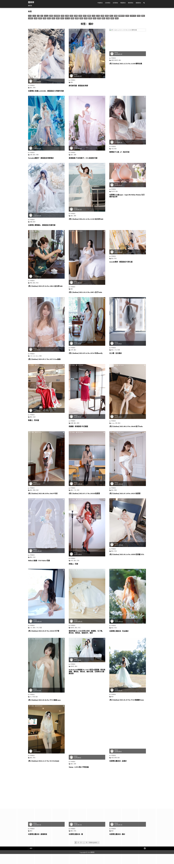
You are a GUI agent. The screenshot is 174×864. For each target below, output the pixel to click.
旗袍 (78, 423)
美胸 (72, 18)
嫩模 (89, 16)
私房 (62, 18)
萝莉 (99, 18)
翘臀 (90, 18)
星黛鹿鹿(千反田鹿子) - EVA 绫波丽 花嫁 (83, 158)
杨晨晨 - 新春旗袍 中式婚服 (78, 426)
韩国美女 (123, 3)
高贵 (75, 764)
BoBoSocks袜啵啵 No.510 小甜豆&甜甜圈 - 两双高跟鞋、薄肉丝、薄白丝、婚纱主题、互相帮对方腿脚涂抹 (87, 672)
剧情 (115, 757)
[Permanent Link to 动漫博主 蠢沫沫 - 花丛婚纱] (127, 596)
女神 (76, 16)
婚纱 (31, 87)
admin (35, 80)
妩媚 (112, 60)
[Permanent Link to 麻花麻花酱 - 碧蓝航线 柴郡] (87, 53)
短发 (53, 18)
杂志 (138, 16)
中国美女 (100, 3)
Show (37, 356)
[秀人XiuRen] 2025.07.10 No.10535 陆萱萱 (124, 494)
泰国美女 (138, 3)
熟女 (49, 18)
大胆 (67, 16)
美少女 (67, 18)
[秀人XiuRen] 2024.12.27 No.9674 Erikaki (43, 761)
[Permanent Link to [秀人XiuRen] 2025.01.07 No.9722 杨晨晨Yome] (127, 665)
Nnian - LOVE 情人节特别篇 (79, 767)
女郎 (80, 16)
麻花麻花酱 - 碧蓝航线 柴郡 (78, 86)
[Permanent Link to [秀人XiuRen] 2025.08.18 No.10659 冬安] (46, 458)
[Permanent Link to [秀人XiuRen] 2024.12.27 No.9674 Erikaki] (46, 729)
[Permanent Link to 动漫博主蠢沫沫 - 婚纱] (127, 799)
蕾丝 (103, 18)
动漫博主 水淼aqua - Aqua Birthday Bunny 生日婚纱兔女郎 (127, 196)
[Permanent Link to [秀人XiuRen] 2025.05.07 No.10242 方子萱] (46, 596)
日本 (127, 16)
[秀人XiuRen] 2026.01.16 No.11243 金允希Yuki (86, 219)
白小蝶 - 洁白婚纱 (115, 353)
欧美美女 (130, 3)
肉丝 (94, 18)
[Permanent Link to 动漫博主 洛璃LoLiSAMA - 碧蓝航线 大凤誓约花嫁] (46, 56)
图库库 (31, 2)
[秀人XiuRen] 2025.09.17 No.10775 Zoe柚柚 (44, 359)
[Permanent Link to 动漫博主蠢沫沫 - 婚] (87, 799)
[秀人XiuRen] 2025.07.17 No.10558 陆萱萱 (84, 494)
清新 (40, 18)
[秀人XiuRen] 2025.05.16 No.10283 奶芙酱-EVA (126, 554)
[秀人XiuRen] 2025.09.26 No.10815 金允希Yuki (45, 286)
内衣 (62, 16)
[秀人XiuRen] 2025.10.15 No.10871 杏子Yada (85, 292)
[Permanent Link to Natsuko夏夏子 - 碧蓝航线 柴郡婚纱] (46, 123)
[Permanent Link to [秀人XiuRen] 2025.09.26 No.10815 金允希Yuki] (46, 254)
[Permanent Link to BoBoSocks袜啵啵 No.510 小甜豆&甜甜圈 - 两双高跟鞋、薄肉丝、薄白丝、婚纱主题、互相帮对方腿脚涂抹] (87, 650)
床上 (111, 16)
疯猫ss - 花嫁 (73, 564)
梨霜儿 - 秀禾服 (33, 420)
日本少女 (133, 16)
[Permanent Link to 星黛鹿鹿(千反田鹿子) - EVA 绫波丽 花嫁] (87, 123)
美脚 (77, 18)
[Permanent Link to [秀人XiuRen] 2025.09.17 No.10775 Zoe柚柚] (46, 324)
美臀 (85, 18)
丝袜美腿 (56, 16)
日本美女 (107, 3)
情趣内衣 (121, 16)
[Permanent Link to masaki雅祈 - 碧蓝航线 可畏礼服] (127, 242)
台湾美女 (115, 3)
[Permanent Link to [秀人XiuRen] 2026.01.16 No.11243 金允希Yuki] (87, 187)
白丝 (34, 557)
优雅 (31, 154)
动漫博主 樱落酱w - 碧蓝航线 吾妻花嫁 (41, 225)
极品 (143, 16)
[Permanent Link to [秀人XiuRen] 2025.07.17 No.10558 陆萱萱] (87, 458)
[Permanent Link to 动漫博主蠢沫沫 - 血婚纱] (127, 729)
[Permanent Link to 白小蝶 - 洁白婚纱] (127, 321)
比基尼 (31, 18)
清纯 (44, 18)
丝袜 (51, 16)
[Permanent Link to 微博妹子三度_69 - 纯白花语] (127, 120)
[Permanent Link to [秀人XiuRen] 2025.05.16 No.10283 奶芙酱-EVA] (127, 522)
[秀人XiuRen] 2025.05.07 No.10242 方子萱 (43, 631)
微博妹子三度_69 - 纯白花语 (119, 152)
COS (30, 16)
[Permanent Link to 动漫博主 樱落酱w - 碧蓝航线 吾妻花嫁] (46, 190)
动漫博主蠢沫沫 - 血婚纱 (118, 761)
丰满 (33, 696)
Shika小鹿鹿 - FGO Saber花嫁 (39, 561)
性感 (115, 16)
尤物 (102, 16)
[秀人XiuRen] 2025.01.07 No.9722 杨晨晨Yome (126, 700)
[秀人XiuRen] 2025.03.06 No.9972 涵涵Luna (44, 700)
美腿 (81, 18)
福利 (57, 18)
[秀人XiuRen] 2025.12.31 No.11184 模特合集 (125, 64)
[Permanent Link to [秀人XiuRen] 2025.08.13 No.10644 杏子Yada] (127, 391)
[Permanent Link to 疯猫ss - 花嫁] (87, 527)
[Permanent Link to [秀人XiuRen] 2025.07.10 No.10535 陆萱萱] (127, 458)
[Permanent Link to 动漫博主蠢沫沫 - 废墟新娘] (46, 799)
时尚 (115, 551)
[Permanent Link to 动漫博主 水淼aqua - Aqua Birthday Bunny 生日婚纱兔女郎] (127, 175)
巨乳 (107, 16)
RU (42, 16)
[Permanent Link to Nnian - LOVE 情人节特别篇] (87, 732)
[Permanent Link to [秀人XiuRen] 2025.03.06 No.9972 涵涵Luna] (46, 665)
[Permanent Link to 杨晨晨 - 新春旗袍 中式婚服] (87, 391)
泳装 (35, 18)
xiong (46, 16)
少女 (93, 16)
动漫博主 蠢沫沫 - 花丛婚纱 (119, 631)
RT (38, 16)
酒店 (37, 490)
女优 (71, 16)
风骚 (108, 18)
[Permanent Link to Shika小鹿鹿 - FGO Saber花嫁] (46, 525)
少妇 (98, 16)
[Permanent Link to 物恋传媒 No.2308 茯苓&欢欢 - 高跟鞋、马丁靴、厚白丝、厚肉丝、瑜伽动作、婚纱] (87, 596)
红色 (78, 560)
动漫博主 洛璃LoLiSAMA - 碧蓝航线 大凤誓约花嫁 (46, 91)
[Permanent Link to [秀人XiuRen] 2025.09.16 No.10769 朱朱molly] (87, 321)
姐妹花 (116, 60)
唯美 (31, 283)
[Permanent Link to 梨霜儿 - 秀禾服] (46, 388)
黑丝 (116, 18)
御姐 (34, 490)
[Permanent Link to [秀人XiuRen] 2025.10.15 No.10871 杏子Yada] (87, 257)
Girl (34, 356)
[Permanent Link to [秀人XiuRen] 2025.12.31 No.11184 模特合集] (127, 42)
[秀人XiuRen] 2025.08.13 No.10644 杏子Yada (126, 426)
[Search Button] (144, 3)
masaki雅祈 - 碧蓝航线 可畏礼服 (121, 262)
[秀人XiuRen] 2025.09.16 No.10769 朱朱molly (86, 353)
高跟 (112, 18)
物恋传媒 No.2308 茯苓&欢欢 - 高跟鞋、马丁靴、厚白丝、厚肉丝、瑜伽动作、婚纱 (86, 632)
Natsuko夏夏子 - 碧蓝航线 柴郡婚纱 (41, 158)
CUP (34, 16)
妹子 (84, 16)
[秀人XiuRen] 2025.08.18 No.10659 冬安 (43, 494)
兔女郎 (113, 191)
